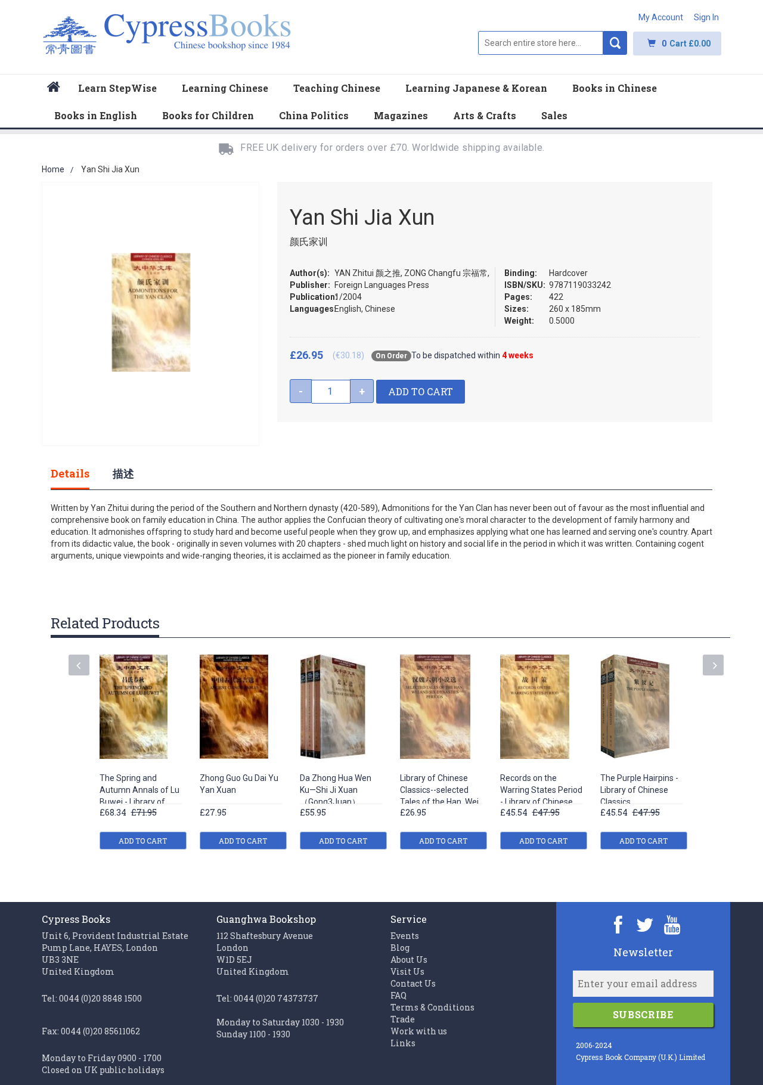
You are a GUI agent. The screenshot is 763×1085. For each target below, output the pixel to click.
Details (70, 473)
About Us (408, 959)
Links (402, 1043)
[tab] (82, 473)
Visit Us (407, 971)
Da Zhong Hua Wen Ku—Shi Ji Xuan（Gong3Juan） (335, 790)
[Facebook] (618, 924)
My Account (660, 17)
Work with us (418, 1031)
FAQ (398, 995)
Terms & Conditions (432, 1007)
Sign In (706, 17)
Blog (400, 947)
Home (53, 169)
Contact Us (413, 983)
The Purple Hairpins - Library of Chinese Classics (639, 790)
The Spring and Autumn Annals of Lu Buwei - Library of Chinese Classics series (139, 802)
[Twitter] (645, 924)
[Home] (54, 89)
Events (404, 935)
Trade (402, 1019)
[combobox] (540, 43)
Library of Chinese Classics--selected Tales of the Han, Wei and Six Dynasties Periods (439, 802)
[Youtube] (672, 924)
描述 (123, 473)
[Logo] (167, 40)
